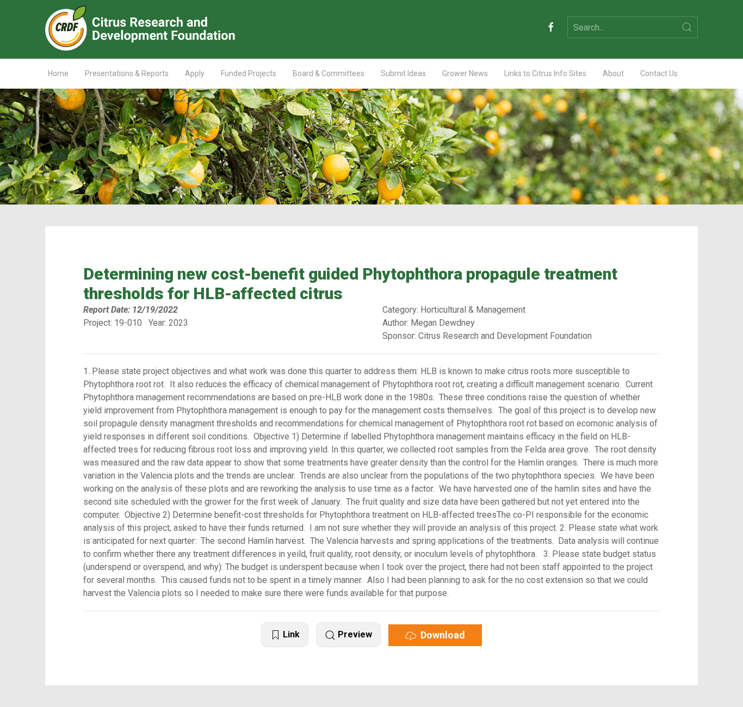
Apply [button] (195, 73)
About (613, 73)
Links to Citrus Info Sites (545, 73)
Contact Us (659, 73)
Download (440, 635)
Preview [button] (354, 634)
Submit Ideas (403, 73)
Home (58, 73)
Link (290, 634)
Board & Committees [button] (328, 73)
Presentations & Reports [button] (127, 73)
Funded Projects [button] (248, 73)
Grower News (465, 73)
